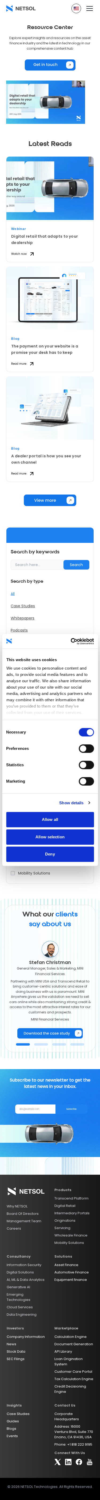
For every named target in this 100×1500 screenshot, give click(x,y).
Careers (14, 1228)
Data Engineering (22, 1314)
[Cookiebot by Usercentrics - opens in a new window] (71, 641)
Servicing (62, 1227)
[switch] (86, 748)
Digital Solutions (20, 1272)
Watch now (19, 254)
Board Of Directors (23, 1213)
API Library (63, 1351)
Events (12, 1435)
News (11, 1344)
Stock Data (16, 1351)
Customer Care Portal (73, 1371)
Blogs (11, 1428)
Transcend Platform (71, 1198)
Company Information (26, 1336)
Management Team (24, 1221)
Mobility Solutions (69, 1242)
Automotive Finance (71, 1272)
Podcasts (19, 630)
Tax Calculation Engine (73, 1378)
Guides (13, 1421)
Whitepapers (22, 618)
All (13, 593)
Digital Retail (64, 1205)
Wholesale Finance (70, 1235)
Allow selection (50, 837)
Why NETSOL (17, 1206)
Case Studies (23, 606)
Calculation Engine (70, 1336)
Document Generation (73, 1344)
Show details (71, 803)
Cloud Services (20, 1307)
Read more (18, 364)
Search (76, 564)
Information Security (24, 1264)
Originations (64, 1220)
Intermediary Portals (72, 1213)
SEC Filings (16, 1358)
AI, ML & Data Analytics (26, 1279)
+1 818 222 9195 (79, 1444)
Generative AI (18, 1287)
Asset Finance (66, 1264)
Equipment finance (70, 1279)
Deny (50, 854)
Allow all (50, 819)
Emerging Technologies (18, 1297)
